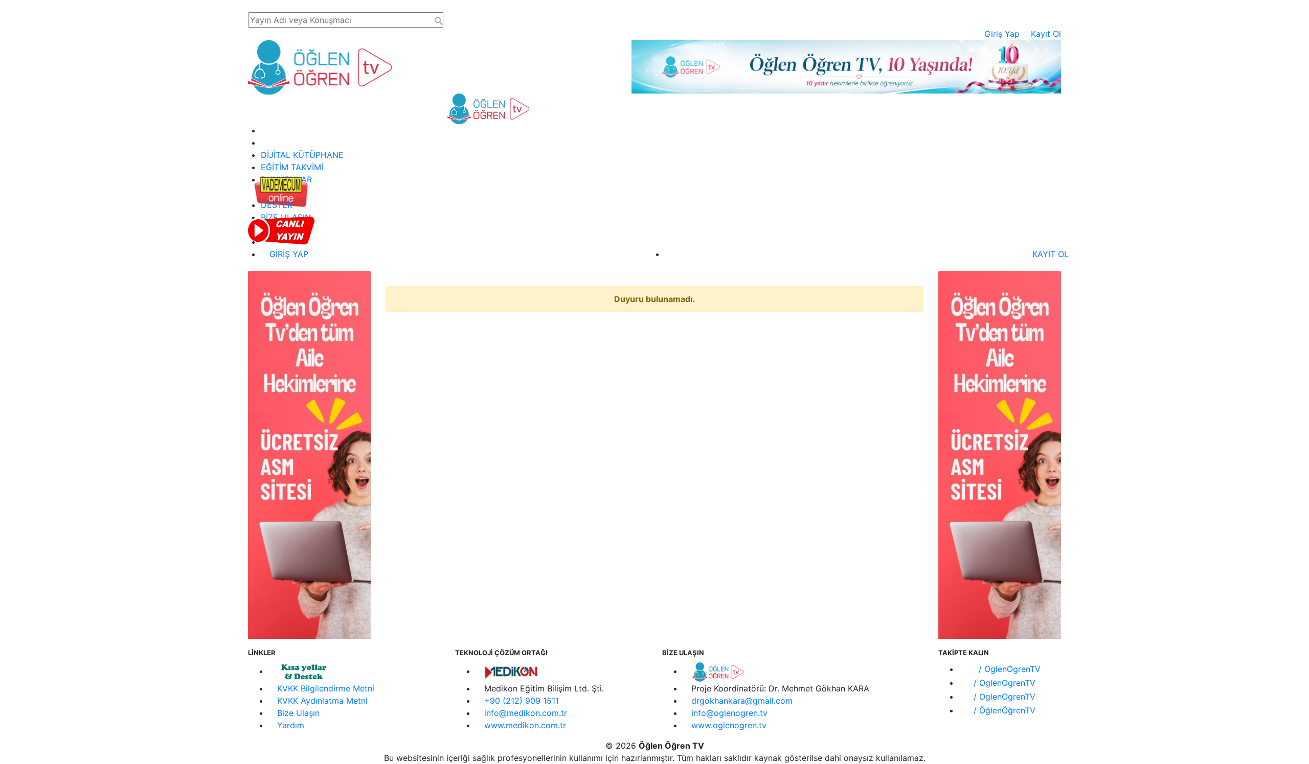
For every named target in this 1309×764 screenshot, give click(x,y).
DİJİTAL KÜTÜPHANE (302, 155)
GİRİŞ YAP (287, 254)
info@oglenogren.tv (729, 713)
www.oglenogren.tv (728, 725)
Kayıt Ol (1046, 34)
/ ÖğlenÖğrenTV (1003, 710)
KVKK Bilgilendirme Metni (325, 688)
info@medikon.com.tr (525, 713)
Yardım (290, 725)
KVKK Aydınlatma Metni (322, 701)
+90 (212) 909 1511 (521, 701)
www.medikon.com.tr (525, 725)
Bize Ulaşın (298, 713)
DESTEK (276, 205)
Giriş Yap (1002, 34)
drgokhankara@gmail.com (742, 701)
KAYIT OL (1049, 254)
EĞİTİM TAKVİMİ (292, 167)
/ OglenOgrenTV (1008, 669)
